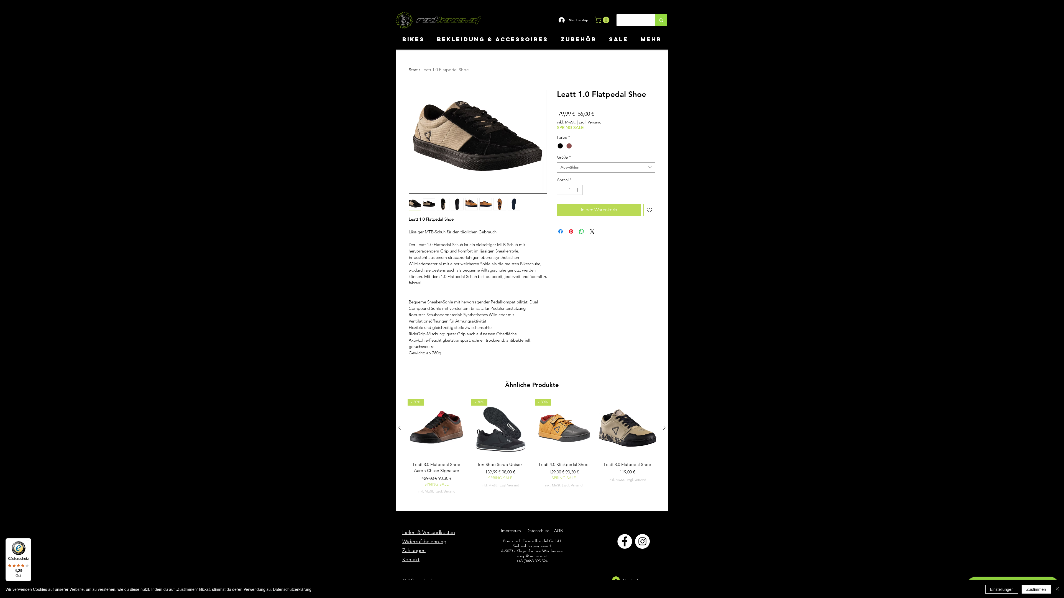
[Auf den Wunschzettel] (649, 210)
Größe (564, 157)
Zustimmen (1036, 589)
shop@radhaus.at (532, 555)
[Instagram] (642, 541)
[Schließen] (1057, 589)
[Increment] (578, 190)
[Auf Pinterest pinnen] (571, 231)
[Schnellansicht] (627, 428)
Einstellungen (1002, 589)
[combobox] (606, 167)
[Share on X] (592, 231)
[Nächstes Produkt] (664, 427)
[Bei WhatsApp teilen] (581, 231)
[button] (603, 20)
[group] (532, 446)
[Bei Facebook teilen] (560, 231)
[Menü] (28, 541)
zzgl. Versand (590, 122)
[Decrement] (561, 190)
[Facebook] (624, 541)
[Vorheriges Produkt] (399, 427)
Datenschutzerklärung (292, 589)
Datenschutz (538, 530)
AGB (558, 530)
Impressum (511, 530)
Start (413, 69)
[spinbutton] (570, 190)
